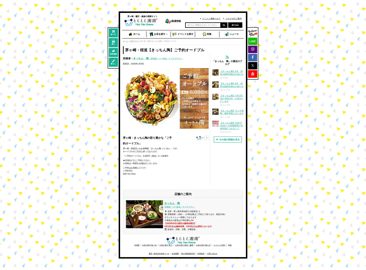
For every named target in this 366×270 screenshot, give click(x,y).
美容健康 (113, 54)
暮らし (113, 64)
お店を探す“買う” (166, 245)
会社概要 (175, 254)
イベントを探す (220, 245)
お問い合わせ (212, 254)
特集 (208, 34)
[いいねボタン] (200, 138)
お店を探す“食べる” (149, 245)
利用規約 (201, 254)
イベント (185, 34)
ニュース (234, 34)
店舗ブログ (134, 41)
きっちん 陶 (158, 58)
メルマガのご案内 (233, 18)
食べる (113, 34)
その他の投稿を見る (229, 139)
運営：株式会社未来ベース (159, 254)
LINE (252, 41)
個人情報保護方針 (188, 254)
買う (113, 44)
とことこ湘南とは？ (211, 18)
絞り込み (235, 25)
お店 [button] (159, 34)
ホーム (136, 34)
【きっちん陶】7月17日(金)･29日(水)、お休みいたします (231, 98)
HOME (137, 245)
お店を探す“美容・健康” (184, 245)
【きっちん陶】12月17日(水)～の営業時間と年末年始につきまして (231, 126)
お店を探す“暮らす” (203, 245)
